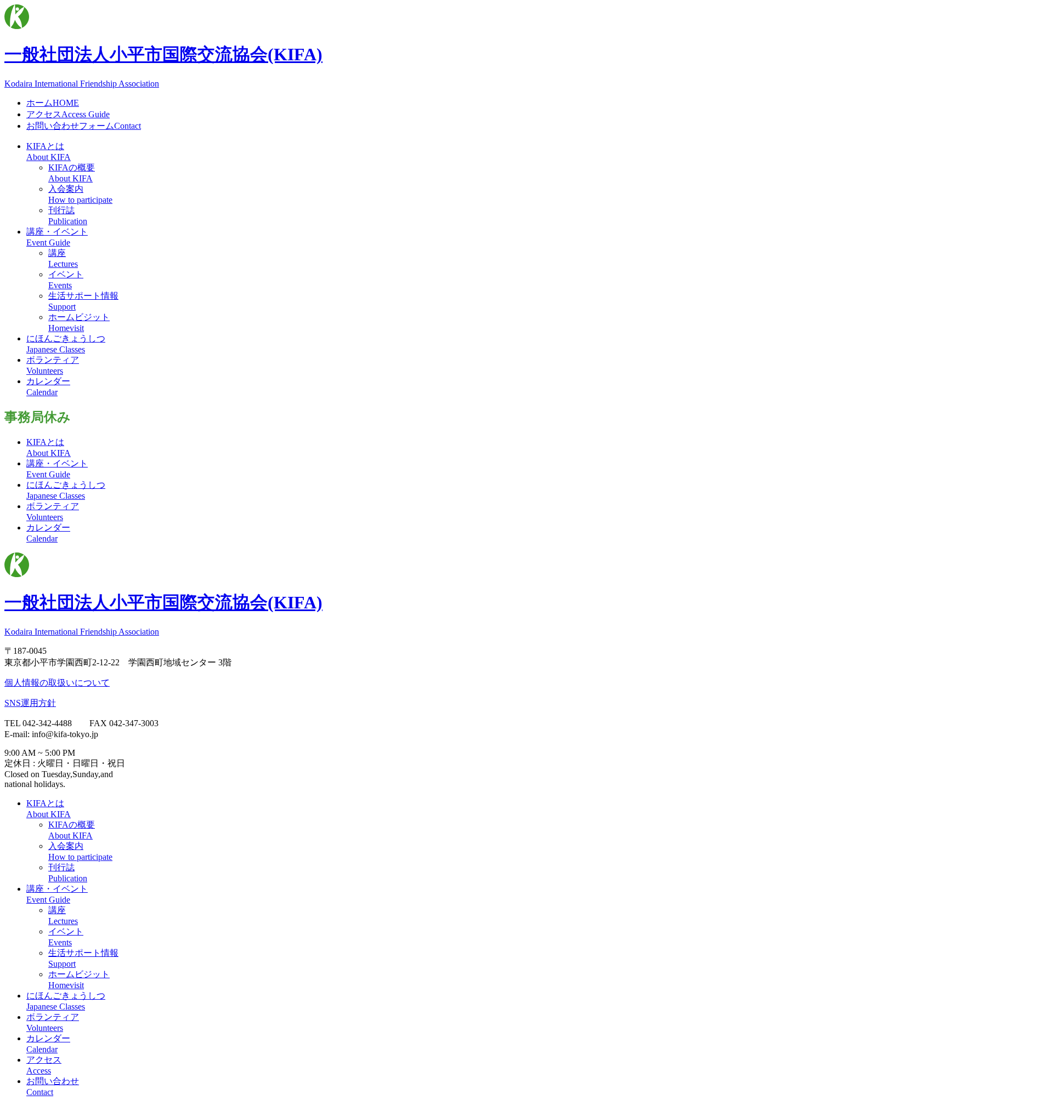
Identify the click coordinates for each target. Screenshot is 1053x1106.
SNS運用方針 (30, 703)
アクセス (68, 114)
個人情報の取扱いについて (57, 682)
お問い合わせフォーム (83, 125)
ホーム (52, 102)
